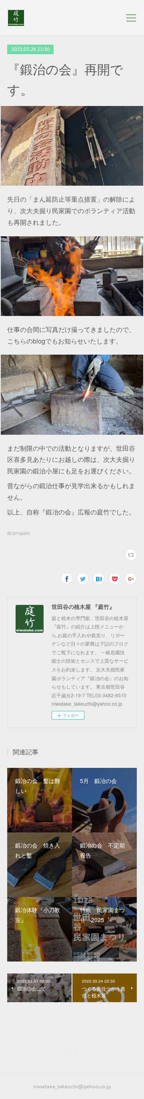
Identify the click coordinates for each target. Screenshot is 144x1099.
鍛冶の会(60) (18, 533)
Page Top (72, 1054)
